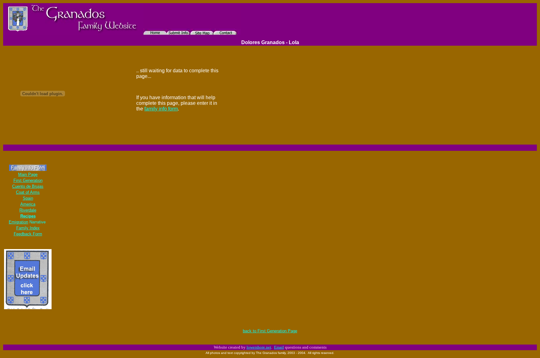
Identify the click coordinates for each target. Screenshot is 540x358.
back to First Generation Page (270, 331)
